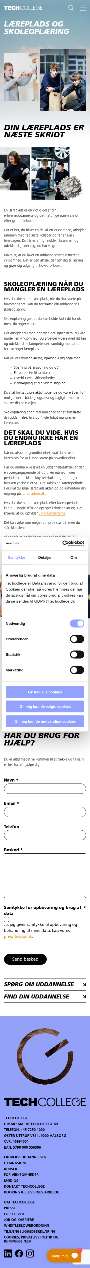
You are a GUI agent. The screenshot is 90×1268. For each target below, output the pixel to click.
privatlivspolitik (18, 937)
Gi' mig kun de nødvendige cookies (45, 721)
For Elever (14, 1214)
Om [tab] (73, 557)
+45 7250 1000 (33, 1130)
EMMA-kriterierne (52, 514)
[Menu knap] (83, 8)
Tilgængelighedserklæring (30, 1232)
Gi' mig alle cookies (45, 692)
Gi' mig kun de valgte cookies (45, 706)
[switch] (77, 639)
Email (11, 804)
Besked (13, 850)
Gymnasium (15, 1163)
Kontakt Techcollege (24, 1187)
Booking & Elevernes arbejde (31, 1192)
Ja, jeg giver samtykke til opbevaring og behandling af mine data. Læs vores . (40, 931)
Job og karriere (19, 1220)
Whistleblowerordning (26, 1226)
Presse (10, 1208)
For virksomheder (21, 1175)
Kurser (10, 1169)
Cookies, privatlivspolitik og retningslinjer (31, 1239)
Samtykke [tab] (16, 557)
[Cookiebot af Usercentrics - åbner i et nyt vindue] (63, 543)
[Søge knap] (71, 8)
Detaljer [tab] (45, 557)
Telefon (11, 827)
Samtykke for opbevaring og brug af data (45, 911)
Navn (11, 781)
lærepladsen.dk (33, 494)
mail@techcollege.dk (38, 1124)
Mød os (11, 1181)
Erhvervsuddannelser (25, 1157)
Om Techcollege (19, 1202)
